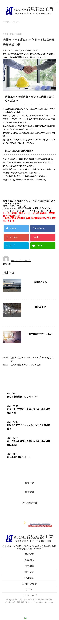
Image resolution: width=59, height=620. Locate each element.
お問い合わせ (31, 176)
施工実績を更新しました (40, 334)
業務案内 (30, 560)
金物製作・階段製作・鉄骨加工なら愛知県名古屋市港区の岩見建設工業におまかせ (29, 547)
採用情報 (30, 572)
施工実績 (29, 492)
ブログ (29, 590)
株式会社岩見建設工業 (21, 261)
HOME (29, 554)
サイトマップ (29, 595)
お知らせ (7, 264)
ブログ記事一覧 (29, 503)
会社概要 (30, 578)
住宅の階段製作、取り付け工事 (26, 365)
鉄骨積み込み (40, 282)
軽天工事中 (40, 307)
